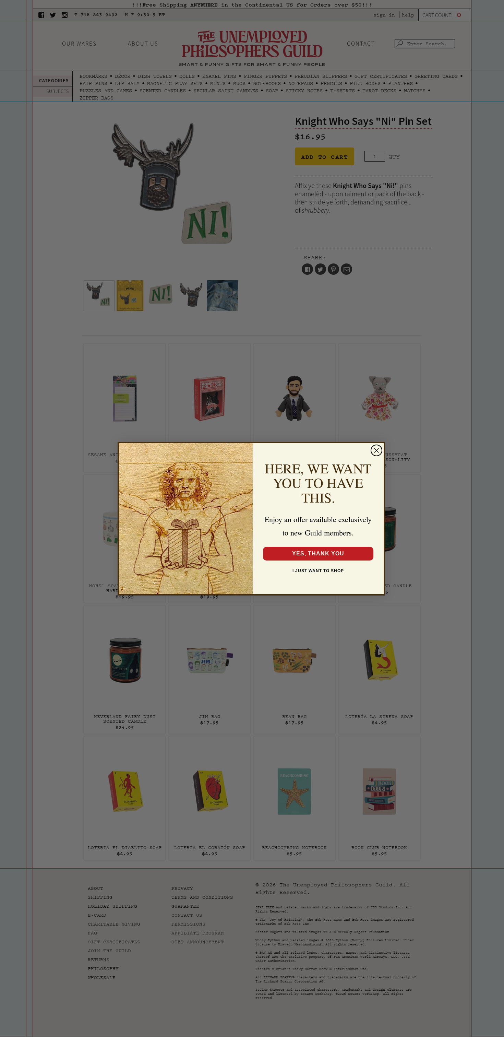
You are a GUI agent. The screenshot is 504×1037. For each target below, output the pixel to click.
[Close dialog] (376, 450)
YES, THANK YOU (318, 553)
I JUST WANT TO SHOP (318, 570)
